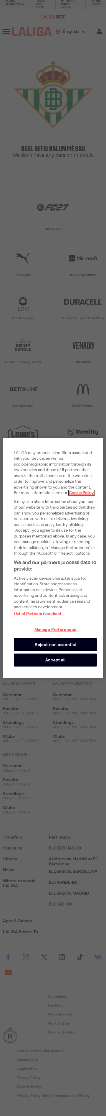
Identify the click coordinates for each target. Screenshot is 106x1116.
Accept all (55, 660)
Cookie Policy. (81, 493)
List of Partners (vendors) (37, 613)
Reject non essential (55, 644)
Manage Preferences (55, 629)
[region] (53, 558)
